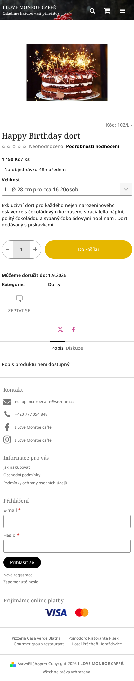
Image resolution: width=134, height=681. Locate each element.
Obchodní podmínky (21, 475)
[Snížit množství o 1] (7, 249)
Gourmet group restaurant (39, 644)
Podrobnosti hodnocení (92, 146)
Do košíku (88, 249)
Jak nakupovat (16, 467)
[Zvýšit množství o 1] (35, 249)
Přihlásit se (22, 562)
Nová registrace (18, 575)
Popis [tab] (57, 348)
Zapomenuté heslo (20, 582)
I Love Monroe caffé (33, 427)
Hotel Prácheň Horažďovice (97, 644)
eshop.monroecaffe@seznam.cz (44, 401)
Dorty (54, 284)
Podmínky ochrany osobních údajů (35, 482)
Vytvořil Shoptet (32, 664)
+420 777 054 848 (31, 414)
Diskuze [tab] (74, 348)
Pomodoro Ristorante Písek (93, 638)
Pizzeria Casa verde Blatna (36, 638)
